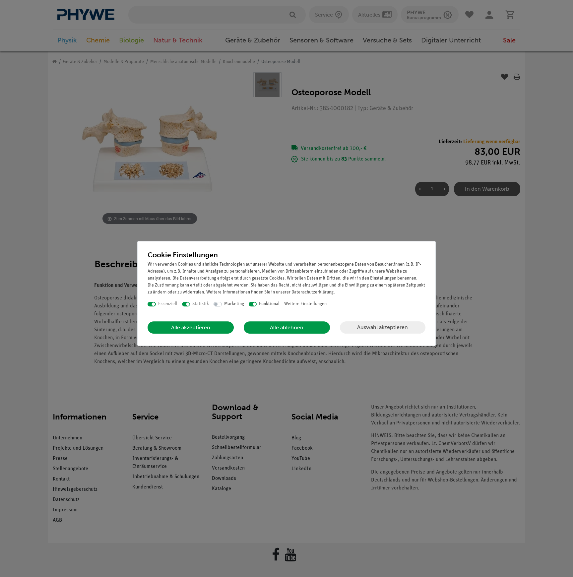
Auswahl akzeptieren (382, 327)
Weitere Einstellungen (305, 303)
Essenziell (167, 303)
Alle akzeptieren (190, 327)
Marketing (234, 303)
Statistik (200, 303)
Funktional (269, 303)
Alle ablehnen (286, 327)
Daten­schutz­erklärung (312, 292)
